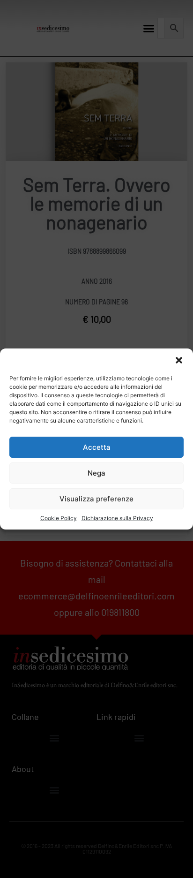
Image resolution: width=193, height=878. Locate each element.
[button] (179, 360)
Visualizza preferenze (96, 498)
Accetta (97, 447)
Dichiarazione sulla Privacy (117, 518)
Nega (96, 473)
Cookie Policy (58, 518)
